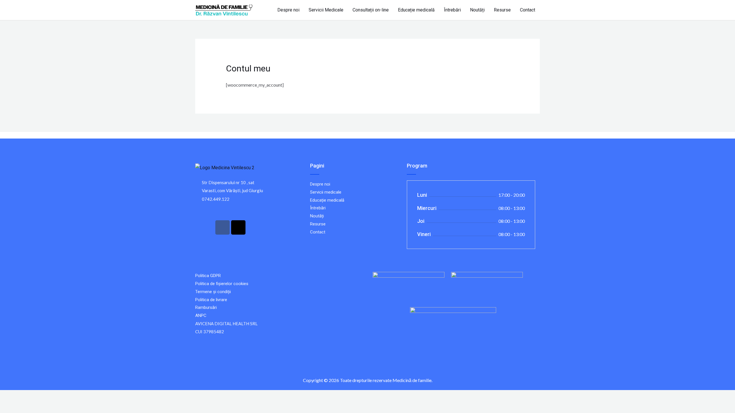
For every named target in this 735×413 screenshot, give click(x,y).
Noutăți (477, 10)
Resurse (502, 10)
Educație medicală (416, 10)
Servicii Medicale (326, 10)
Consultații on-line (371, 10)
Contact (527, 10)
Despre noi (288, 10)
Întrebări (452, 10)
